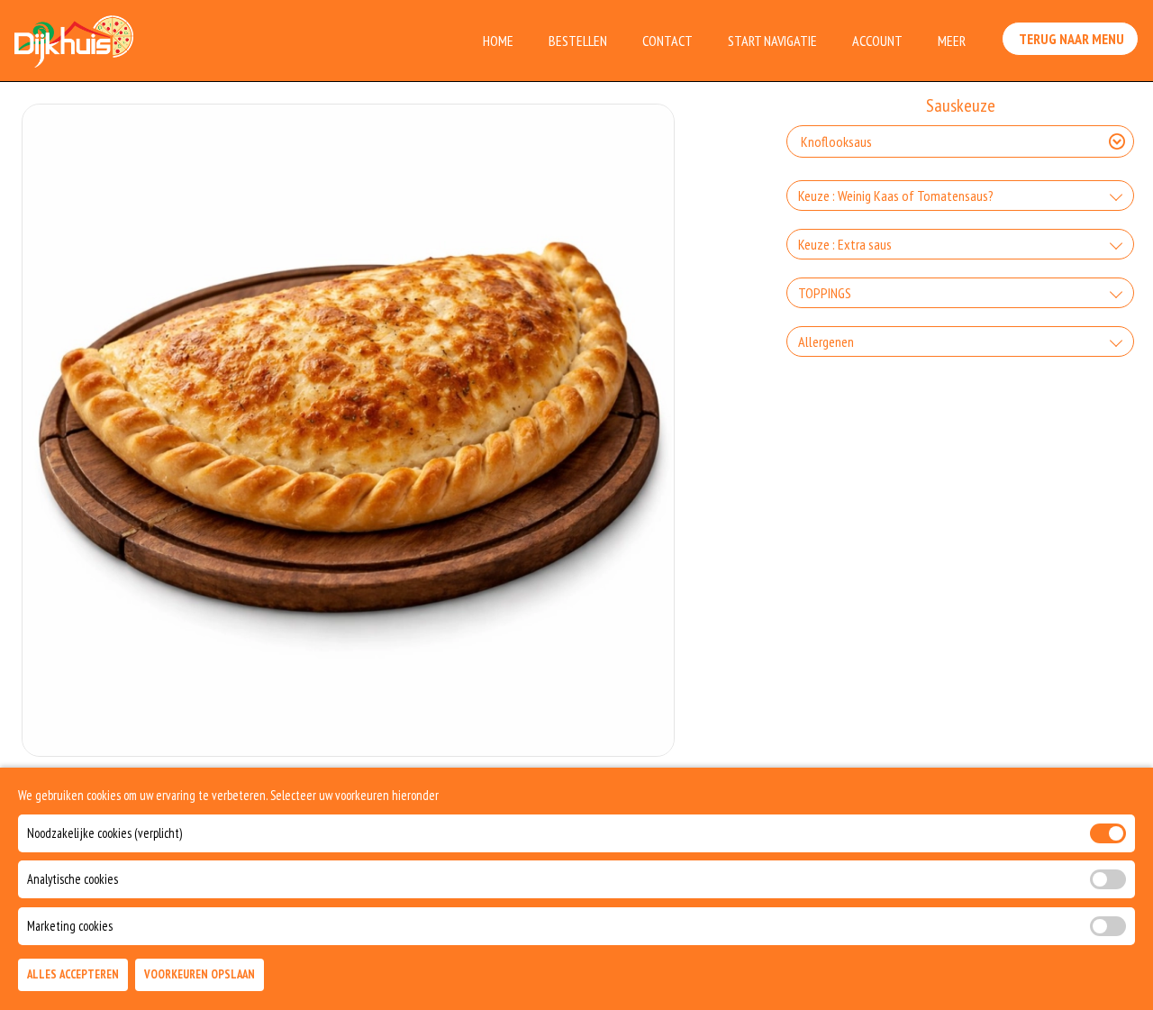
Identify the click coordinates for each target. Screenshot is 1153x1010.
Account (877, 41)
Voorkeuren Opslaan (199, 975)
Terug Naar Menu (1070, 39)
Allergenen (826, 341)
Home (498, 41)
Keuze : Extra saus (845, 244)
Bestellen (578, 41)
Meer (952, 41)
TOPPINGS (824, 293)
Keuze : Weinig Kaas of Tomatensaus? (896, 196)
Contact (667, 41)
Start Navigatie (772, 41)
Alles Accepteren (73, 975)
